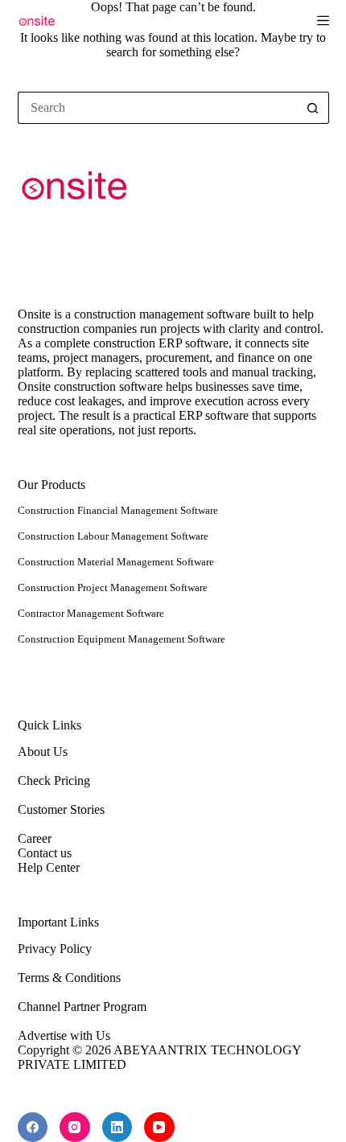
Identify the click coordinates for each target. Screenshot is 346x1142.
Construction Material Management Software (116, 562)
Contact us (45, 853)
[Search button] (313, 108)
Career (34, 838)
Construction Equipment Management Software (121, 639)
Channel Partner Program (82, 1006)
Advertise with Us (64, 1035)
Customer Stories (61, 809)
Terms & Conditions (69, 977)
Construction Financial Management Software (118, 510)
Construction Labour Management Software (113, 536)
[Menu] (323, 20)
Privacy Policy (55, 948)
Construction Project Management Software (113, 587)
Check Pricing (54, 780)
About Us (43, 751)
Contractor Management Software (91, 613)
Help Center (49, 867)
